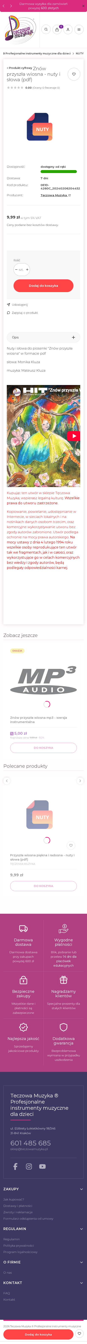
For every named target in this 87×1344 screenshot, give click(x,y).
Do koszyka (43, 747)
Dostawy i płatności (17, 1206)
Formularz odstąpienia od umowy (28, 1218)
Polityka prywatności (18, 1245)
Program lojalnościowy (20, 1252)
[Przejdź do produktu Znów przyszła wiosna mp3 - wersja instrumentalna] (43, 680)
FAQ (6, 1293)
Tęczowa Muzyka (54, 195)
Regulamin (11, 1239)
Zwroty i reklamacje (18, 1212)
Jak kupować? (13, 1199)
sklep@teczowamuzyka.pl (29, 1149)
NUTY (80, 53)
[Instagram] (29, 1166)
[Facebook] (15, 1166)
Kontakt (9, 1299)
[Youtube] (42, 1166)
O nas (7, 1272)
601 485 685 (30, 1143)
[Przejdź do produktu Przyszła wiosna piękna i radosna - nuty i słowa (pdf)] (43, 817)
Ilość (17, 260)
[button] (83, 6)
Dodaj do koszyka (43, 286)
